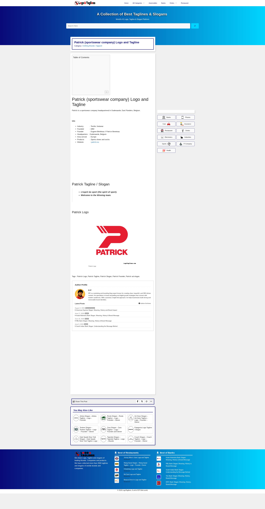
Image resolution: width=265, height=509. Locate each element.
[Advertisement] (90, 74)
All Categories (137, 3)
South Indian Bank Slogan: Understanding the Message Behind (96, 326)
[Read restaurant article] (133, 459)
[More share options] (151, 401)
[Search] (195, 26)
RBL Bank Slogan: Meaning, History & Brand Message (94, 321)
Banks (163, 3)
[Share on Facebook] (137, 401)
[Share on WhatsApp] (146, 401)
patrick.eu (95, 142)
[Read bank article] (175, 459)
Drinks (172, 3)
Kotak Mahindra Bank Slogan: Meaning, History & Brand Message (97, 315)
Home (126, 3)
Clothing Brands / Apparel (92, 46)
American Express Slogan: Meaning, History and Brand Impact (96, 310)
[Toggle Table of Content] (105, 92)
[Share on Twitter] (142, 401)
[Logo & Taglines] (85, 3)
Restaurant (184, 3)
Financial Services (90, 308)
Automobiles (153, 3)
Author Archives (145, 303)
